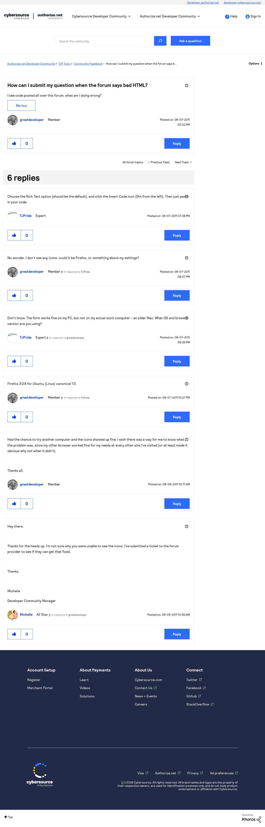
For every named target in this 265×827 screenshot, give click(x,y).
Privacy (193, 773)
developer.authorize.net (203, 2)
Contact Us (143, 688)
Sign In (256, 16)
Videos (85, 688)
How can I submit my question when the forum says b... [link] (141, 63)
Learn (84, 680)
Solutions (87, 696)
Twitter (192, 680)
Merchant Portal (40, 688)
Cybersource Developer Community (16, 16)
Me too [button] (21, 105)
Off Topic (65, 63)
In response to (77, 271)
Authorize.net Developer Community (168, 16)
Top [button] (10, 817)
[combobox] (111, 41)
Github (191, 696)
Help (233, 16)
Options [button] (254, 63)
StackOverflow (197, 704)
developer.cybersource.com (242, 2)
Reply (177, 143)
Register (33, 680)
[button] (14, 143)
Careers (141, 704)
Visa (140, 773)
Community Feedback (88, 63)
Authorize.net (165, 773)
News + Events (146, 696)
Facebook (193, 688)
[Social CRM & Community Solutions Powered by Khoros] (251, 818)
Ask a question (190, 41)
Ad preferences (222, 773)
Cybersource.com (148, 680)
